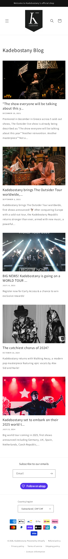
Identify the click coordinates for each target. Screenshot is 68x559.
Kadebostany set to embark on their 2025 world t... (30, 422)
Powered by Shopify (36, 541)
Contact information (35, 551)
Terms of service (35, 546)
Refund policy (54, 541)
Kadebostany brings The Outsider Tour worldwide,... (32, 192)
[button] (7, 21)
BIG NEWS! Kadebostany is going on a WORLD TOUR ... (31, 278)
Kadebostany (20, 541)
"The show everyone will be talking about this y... (30, 106)
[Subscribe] (51, 473)
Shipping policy (53, 546)
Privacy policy (17, 546)
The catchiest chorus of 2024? (25, 347)
